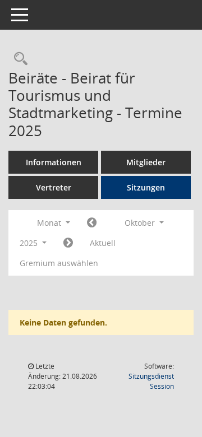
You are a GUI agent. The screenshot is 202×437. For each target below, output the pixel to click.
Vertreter (53, 187)
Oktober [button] (141, 222)
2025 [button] (30, 243)
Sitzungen (146, 187)
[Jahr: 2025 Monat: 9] (92, 223)
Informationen (53, 162)
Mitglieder (146, 162)
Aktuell (103, 243)
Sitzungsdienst (151, 381)
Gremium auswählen (59, 263)
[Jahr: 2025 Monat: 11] (68, 243)
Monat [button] (50, 222)
